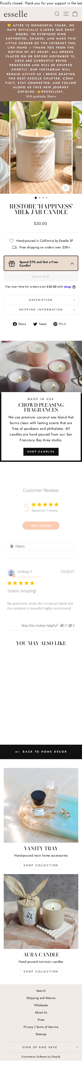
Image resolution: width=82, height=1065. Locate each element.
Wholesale (41, 1005)
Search (40, 990)
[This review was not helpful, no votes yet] (70, 625)
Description (41, 300)
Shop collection (41, 972)
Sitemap (41, 1034)
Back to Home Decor (44, 752)
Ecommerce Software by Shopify (41, 1057)
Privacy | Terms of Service (41, 1027)
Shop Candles (41, 451)
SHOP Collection (41, 865)
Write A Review (41, 526)
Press (41, 1019)
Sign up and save (40, 1047)
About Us (41, 1012)
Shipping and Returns (40, 998)
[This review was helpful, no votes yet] (62, 625)
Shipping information (41, 309)
